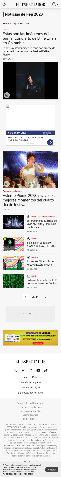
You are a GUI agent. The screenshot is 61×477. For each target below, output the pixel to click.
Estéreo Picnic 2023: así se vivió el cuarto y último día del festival (42, 224)
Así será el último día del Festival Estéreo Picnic (40, 263)
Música (6, 29)
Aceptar (52, 469)
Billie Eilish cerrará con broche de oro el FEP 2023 (41, 244)
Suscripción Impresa (30, 382)
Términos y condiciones (30, 407)
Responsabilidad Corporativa (30, 403)
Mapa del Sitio (30, 377)
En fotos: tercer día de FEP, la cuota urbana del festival (42, 282)
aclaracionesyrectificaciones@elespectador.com (30, 443)
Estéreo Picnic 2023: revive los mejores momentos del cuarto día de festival (29, 200)
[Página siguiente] (45, 298)
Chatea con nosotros (32, 392)
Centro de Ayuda (30, 415)
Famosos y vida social (13, 191)
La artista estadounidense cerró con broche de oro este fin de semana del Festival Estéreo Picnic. (29, 51)
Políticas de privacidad (30, 411)
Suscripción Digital (30, 387)
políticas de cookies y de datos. (19, 474)
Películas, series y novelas (43, 216)
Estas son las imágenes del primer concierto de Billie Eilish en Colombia (29, 38)
